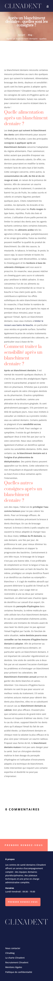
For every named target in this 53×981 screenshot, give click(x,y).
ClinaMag (10, 953)
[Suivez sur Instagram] (31, 933)
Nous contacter (12, 948)
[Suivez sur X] (21, 933)
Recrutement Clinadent (16, 962)
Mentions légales (13, 967)
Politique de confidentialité (18, 972)
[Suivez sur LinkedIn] (42, 933)
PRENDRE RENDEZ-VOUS (23, 902)
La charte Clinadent (15, 957)
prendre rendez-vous (24, 845)
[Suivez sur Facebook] (11, 933)
